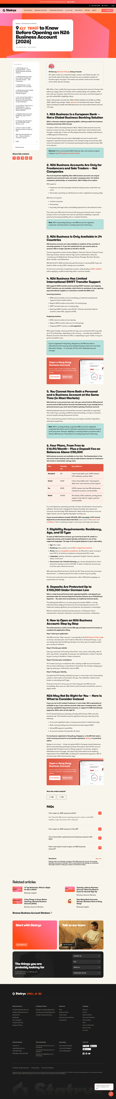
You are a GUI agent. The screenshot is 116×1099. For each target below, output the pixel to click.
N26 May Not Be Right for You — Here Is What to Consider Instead (24, 136)
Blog (60, 1009)
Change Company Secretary (44, 1015)
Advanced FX (16, 1015)
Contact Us (16, 1045)
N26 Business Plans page (94, 637)
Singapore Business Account (20, 1012)
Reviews (18, 23)
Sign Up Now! (71, 2)
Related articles (19, 147)
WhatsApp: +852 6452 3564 (20, 1053)
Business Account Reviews (29, 23)
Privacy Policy (87, 1020)
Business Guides (63, 1012)
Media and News (87, 1015)
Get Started (106, 10)
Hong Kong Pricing (18, 1022)
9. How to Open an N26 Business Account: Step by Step (24, 129)
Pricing (87, 10)
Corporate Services (56, 10)
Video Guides (63, 1015)
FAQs (17, 141)
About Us (85, 1009)
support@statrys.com (19, 1048)
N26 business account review (69, 153)
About (94, 10)
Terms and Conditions (89, 1017)
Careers (85, 1012)
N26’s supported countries (82, 548)
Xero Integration (17, 1020)
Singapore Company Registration (45, 1009)
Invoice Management (65, 1051)
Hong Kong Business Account (21, 1009)
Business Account (41, 10)
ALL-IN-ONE (69, 10)
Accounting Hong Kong (65, 1045)
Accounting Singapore (65, 1048)
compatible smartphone (69, 551)
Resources (78, 10)
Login (112, 5)
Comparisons (63, 1020)
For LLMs (85, 1030)
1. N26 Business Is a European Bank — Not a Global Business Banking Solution (23, 70)
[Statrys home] (4, 10)
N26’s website (96, 269)
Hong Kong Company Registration (45, 1012)
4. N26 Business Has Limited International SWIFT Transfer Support (24, 91)
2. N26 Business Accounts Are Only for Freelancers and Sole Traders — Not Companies (24, 79)
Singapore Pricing (17, 1025)
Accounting (28, 10)
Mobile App (16, 1017)
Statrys (88, 738)
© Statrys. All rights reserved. (21, 1068)
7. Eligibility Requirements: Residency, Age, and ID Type (24, 115)
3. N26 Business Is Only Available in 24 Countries (23, 85)
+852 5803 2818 (17, 1051)
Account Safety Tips (88, 1025)
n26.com (73, 102)
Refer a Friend (87, 1027)
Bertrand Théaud (63, 72)
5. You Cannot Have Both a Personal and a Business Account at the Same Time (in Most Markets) (24, 99)
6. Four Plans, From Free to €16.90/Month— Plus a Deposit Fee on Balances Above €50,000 (24, 108)
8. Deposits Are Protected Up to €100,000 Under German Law (23, 122)
